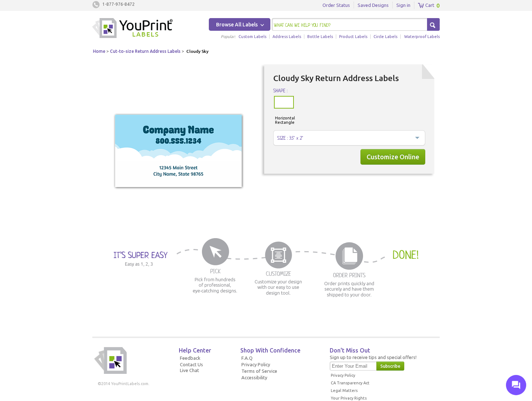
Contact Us (191, 364)
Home (99, 51)
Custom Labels (252, 36)
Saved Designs (373, 5)
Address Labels (287, 36)
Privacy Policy (255, 364)
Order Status (336, 5)
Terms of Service (259, 370)
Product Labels (353, 36)
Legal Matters (344, 390)
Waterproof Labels (422, 36)
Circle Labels (385, 36)
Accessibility (254, 377)
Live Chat (189, 370)
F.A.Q (247, 357)
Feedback (190, 357)
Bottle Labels (320, 36)
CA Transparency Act (350, 383)
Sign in (403, 5)
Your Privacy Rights (349, 398)
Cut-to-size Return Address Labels (145, 51)
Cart (429, 5)
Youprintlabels (132, 29)
